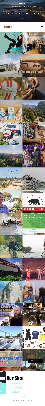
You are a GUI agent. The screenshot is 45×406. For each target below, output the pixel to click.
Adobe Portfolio (24, 403)
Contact (21, 9)
